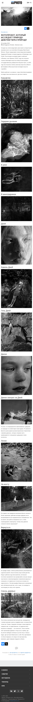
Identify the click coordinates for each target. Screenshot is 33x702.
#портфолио (4, 32)
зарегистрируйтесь (25, 652)
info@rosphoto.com (14, 700)
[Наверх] (31, 697)
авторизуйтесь (14, 652)
